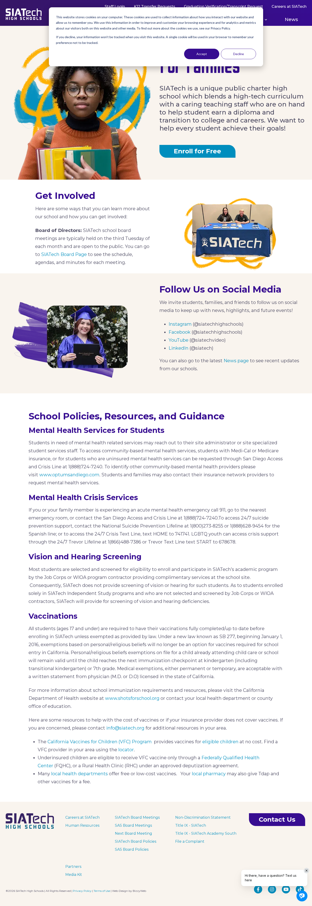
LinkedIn (178, 348)
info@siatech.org (125, 728)
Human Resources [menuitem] (82, 825)
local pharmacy (209, 773)
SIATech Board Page (64, 254)
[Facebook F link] (258, 889)
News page (236, 360)
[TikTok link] (300, 889)
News (291, 19)
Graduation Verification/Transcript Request (223, 6)
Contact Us (277, 819)
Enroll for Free (197, 151)
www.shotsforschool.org (132, 698)
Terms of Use (102, 891)
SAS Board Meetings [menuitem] (133, 825)
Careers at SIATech (288, 6)
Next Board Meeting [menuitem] (133, 833)
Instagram (180, 324)
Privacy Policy (82, 891)
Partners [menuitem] (73, 866)
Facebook (179, 332)
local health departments (79, 773)
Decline (238, 54)
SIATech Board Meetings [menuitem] (137, 817)
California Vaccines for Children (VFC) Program (100, 741)
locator (126, 749)
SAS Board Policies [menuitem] (131, 849)
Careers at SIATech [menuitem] (82, 817)
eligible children (220, 741)
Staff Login (115, 6)
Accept (201, 54)
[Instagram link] (272, 889)
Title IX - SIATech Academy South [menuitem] (205, 833)
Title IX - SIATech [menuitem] (190, 825)
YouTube (178, 340)
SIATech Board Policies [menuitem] (135, 841)
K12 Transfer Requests (154, 6)
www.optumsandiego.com (69, 474)
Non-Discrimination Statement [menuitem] (203, 817)
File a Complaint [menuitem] (189, 841)
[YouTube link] (286, 889)
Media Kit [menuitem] (73, 874)
